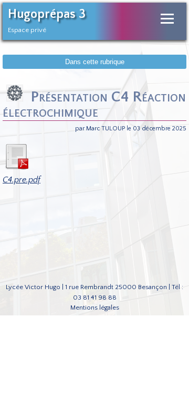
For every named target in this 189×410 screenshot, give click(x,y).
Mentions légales (94, 307)
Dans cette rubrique (94, 62)
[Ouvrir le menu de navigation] (167, 18)
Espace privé (27, 30)
